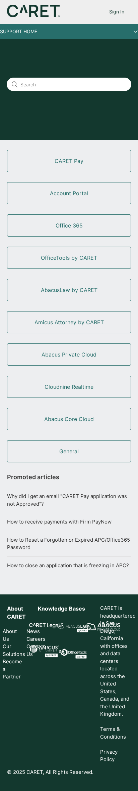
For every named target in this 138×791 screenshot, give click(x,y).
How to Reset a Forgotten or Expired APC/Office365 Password (68, 544)
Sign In (116, 11)
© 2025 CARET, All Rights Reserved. (50, 772)
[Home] (33, 15)
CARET (16, 616)
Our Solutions (10, 650)
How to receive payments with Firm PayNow (59, 521)
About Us (10, 635)
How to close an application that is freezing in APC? (68, 565)
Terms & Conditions (113, 733)
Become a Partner (10, 669)
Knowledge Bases (61, 608)
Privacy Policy (109, 756)
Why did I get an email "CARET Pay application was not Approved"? (67, 500)
